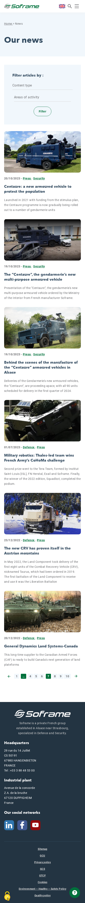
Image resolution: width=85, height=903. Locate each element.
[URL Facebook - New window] (22, 825)
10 (67, 676)
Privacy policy (42, 862)
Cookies (42, 882)
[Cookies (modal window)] (7, 896)
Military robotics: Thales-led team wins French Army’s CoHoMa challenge (39, 458)
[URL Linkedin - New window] (9, 825)
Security (39, 178)
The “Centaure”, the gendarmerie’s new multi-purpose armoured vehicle (40, 277)
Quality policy (42, 895)
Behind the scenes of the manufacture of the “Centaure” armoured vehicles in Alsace (41, 367)
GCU (42, 855)
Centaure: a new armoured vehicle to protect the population (37, 189)
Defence (29, 447)
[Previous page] (9, 676)
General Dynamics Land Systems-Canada (41, 646)
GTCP (42, 875)
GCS (42, 869)
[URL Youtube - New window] (37, 825)
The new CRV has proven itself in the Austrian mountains (37, 551)
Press (27, 178)
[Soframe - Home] (21, 6)
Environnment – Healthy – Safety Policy (42, 888)
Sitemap (42, 849)
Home (8, 23)
